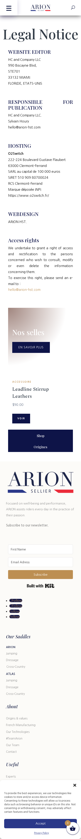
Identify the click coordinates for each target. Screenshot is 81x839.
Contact (11, 751)
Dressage (12, 660)
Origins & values (16, 718)
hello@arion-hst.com (24, 289)
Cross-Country (15, 666)
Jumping (11, 653)
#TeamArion (14, 738)
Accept (40, 823)
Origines (40, 447)
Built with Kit (40, 586)
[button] (75, 785)
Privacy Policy (41, 833)
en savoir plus (31, 347)
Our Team (12, 745)
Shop (40, 436)
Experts (11, 776)
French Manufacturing (21, 725)
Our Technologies (17, 731)
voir (21, 418)
